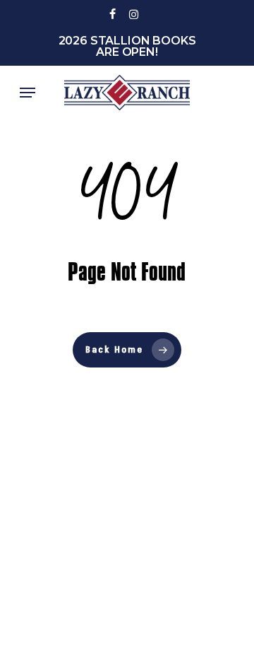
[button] (27, 93)
